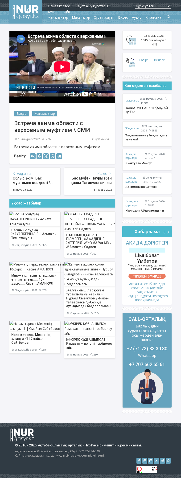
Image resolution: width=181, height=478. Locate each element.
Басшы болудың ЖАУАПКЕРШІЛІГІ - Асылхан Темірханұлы (33, 234)
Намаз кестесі (59, 6)
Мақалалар (132, 100)
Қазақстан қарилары (131, 156)
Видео (21, 113)
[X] (46, 156)
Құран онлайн (59, 11)
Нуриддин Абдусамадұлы (144, 210)
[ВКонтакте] (33, 156)
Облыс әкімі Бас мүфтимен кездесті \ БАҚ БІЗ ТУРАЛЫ (32, 182)
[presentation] (164, 232)
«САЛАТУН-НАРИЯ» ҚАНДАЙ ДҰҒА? (146, 110)
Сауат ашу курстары (92, 6)
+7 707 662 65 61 (147, 364)
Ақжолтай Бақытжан (140, 186)
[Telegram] (59, 156)
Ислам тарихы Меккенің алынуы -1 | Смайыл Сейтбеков (30, 339)
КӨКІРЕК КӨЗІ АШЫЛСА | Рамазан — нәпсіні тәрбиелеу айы (89, 344)
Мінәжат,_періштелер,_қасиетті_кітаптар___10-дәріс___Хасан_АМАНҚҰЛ (34, 279)
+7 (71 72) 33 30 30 (147, 348)
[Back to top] (168, 465)
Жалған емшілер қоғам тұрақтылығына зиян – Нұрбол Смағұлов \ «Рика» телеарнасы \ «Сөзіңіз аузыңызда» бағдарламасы (88, 298)
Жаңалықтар (45, 113)
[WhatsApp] (52, 156)
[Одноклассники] (39, 156)
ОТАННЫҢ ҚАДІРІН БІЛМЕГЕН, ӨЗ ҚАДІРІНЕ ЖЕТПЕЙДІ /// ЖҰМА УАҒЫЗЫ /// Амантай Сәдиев (88, 241)
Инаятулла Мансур (138, 163)
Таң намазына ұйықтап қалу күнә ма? (146, 137)
